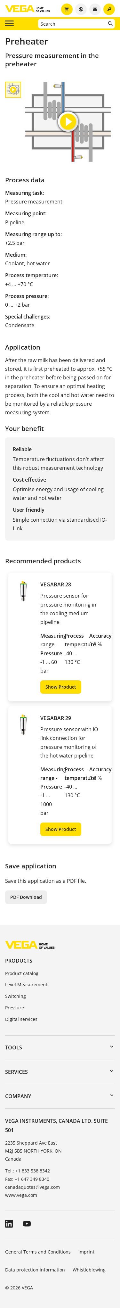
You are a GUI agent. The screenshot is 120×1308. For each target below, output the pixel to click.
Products (18, 960)
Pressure (14, 1008)
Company (18, 1096)
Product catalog (21, 973)
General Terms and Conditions (38, 1252)
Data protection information (35, 1270)
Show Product (60, 687)
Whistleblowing (89, 1270)
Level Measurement (26, 984)
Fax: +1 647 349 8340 (27, 1179)
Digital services (21, 1019)
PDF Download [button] (26, 897)
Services (16, 1071)
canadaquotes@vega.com (32, 1187)
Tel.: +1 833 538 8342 (27, 1171)
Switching (15, 996)
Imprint (86, 1252)
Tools (13, 1047)
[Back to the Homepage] (30, 944)
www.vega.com (21, 1195)
